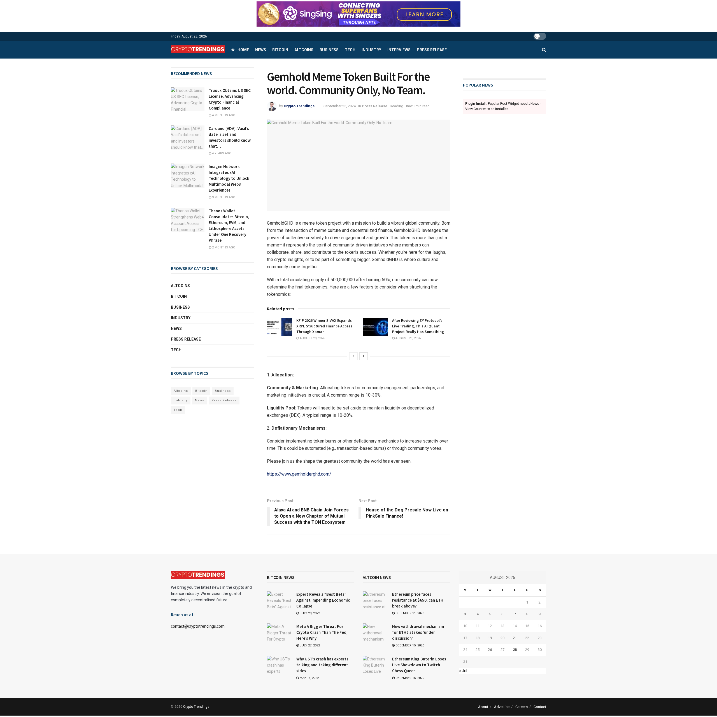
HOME (243, 50)
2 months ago (223, 247)
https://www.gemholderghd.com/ (299, 474)
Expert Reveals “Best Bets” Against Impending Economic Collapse (323, 600)
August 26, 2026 (408, 338)
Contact (540, 707)
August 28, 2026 (312, 338)
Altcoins (303, 50)
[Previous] (353, 356)
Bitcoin (280, 50)
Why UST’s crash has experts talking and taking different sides (322, 664)
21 (515, 638)
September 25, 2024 (339, 106)
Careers (521, 707)
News (260, 50)
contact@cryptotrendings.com (198, 626)
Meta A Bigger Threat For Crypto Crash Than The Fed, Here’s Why (322, 632)
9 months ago (223, 197)
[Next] (363, 356)
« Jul (463, 671)
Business (329, 50)
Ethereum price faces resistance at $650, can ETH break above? (417, 600)
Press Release (432, 50)
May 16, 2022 (309, 678)
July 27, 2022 (309, 645)
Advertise (501, 707)
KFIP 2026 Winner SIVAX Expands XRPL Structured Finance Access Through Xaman (324, 326)
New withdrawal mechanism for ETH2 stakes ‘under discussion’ (418, 632)
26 (490, 650)
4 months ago (223, 115)
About (483, 707)
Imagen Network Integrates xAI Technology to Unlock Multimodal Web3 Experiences (229, 178)
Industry (371, 50)
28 (515, 650)
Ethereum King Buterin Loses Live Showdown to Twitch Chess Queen (419, 664)
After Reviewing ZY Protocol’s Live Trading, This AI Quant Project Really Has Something (418, 326)
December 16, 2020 (409, 678)
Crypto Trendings (299, 106)
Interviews (399, 50)
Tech (350, 50)
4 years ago (221, 153)
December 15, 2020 (409, 645)
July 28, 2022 (309, 613)
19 (490, 638)
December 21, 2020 (409, 613)
